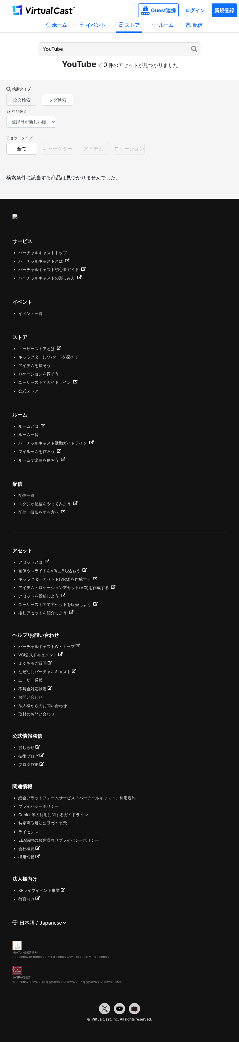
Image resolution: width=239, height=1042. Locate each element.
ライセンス (28, 832)
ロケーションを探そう (38, 374)
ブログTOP (28, 764)
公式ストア (28, 391)
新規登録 (224, 10)
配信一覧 (26, 495)
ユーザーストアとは (37, 348)
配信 (198, 25)
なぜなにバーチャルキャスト (44, 671)
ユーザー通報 (30, 680)
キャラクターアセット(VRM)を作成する (55, 579)
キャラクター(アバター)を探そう (48, 357)
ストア (132, 25)
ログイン (195, 10)
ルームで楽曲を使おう (39, 460)
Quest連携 (163, 10)
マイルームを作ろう (37, 451)
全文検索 (21, 99)
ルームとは (29, 426)
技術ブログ (28, 756)
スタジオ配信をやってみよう (45, 504)
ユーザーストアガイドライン (45, 382)
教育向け (26, 899)
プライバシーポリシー (38, 806)
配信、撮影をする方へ (39, 512)
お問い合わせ (30, 697)
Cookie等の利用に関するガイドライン (53, 814)
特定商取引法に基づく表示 (42, 823)
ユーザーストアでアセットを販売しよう (55, 604)
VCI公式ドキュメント (37, 655)
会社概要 (26, 848)
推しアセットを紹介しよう (43, 613)
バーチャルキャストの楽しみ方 (47, 278)
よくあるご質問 (32, 663)
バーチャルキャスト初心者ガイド (49, 269)
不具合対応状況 (32, 689)
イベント (96, 25)
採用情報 (26, 857)
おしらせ (26, 747)
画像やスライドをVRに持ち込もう (50, 571)
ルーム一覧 (28, 434)
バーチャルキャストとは (41, 261)
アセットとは (31, 562)
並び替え (19, 111)
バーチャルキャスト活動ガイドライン (53, 443)
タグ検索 (57, 99)
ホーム (59, 25)
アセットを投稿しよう (39, 596)
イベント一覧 (30, 313)
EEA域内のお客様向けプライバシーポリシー (58, 840)
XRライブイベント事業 (39, 890)
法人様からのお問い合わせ (42, 705)
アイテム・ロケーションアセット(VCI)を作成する (64, 587)
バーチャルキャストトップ (42, 252)
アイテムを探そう (34, 365)
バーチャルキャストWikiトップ (46, 646)
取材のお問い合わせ (36, 714)
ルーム (166, 25)
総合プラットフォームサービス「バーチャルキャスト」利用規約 (77, 798)
